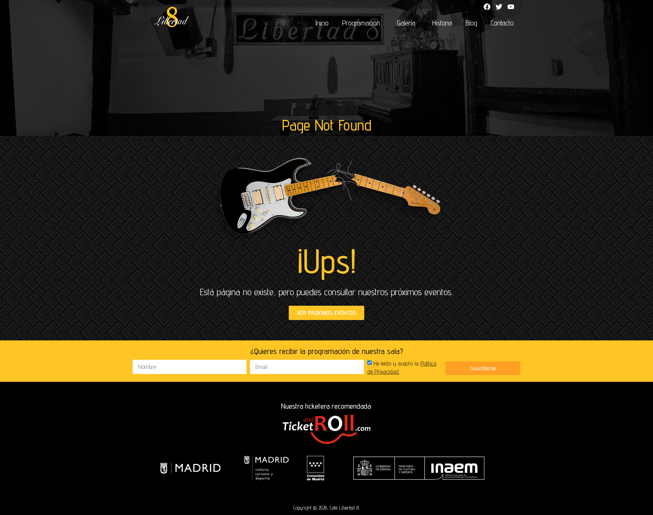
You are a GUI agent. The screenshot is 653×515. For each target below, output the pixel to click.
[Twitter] (499, 6)
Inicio (322, 22)
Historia (442, 22)
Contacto (502, 22)
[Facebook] (487, 6)
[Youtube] (510, 6)
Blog (471, 22)
